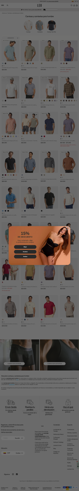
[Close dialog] (67, 228)
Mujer (25, 247)
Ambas (25, 256)
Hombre (25, 251)
